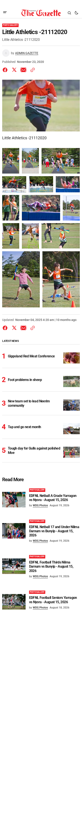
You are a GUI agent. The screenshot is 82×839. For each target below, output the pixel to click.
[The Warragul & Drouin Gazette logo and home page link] (41, 12)
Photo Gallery (10, 25)
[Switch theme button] (76, 12)
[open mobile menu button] (5, 13)
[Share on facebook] (6, 70)
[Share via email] (23, 70)
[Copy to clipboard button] (31, 70)
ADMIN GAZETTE (26, 53)
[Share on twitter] (14, 70)
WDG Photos (40, 505)
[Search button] (69, 12)
